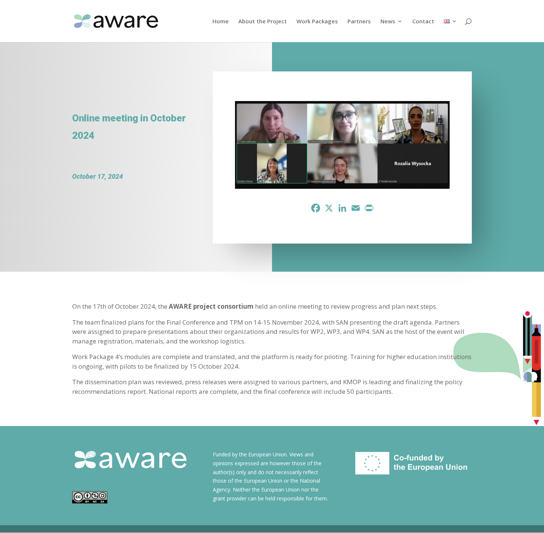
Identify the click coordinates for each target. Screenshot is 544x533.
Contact (423, 22)
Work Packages (317, 22)
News (387, 22)
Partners (359, 22)
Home (220, 22)
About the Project (262, 22)
